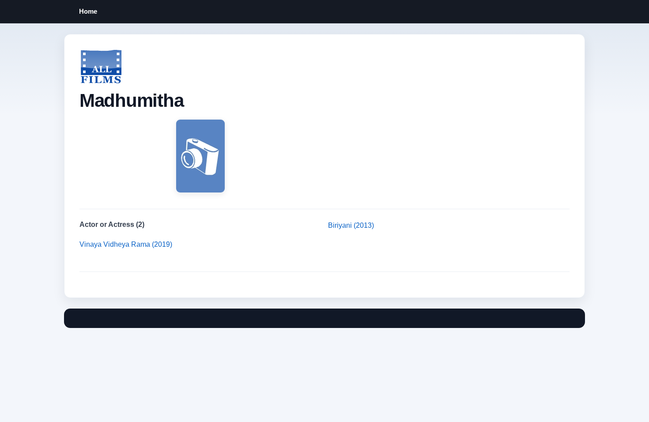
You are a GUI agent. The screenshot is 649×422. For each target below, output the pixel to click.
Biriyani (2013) (351, 225)
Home (88, 11)
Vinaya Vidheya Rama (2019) (125, 244)
